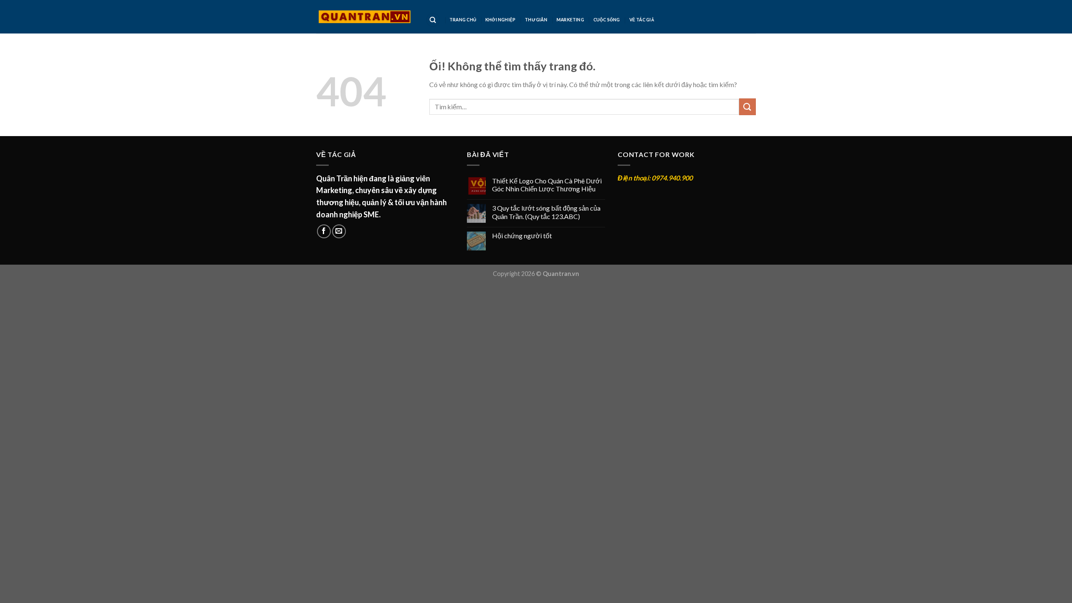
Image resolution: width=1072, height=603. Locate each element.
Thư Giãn (536, 19)
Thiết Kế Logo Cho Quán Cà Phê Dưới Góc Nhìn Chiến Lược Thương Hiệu (547, 185)
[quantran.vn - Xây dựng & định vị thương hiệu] (364, 17)
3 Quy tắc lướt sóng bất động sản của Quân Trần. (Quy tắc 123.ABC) (546, 212)
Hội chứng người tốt (522, 236)
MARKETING (570, 19)
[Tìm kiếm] (433, 20)
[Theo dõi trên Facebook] (324, 231)
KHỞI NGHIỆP (500, 19)
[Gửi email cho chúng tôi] (339, 231)
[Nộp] (747, 106)
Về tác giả (641, 19)
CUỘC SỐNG (606, 19)
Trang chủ (462, 19)
